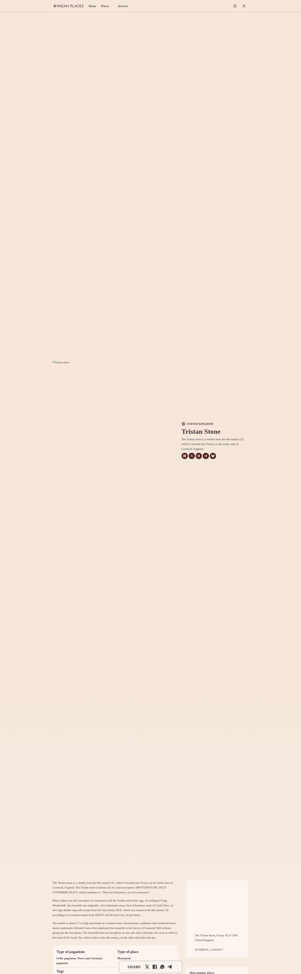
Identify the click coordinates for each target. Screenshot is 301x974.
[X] (192, 456)
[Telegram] (206, 456)
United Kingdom (200, 423)
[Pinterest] (199, 456)
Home (92, 6)
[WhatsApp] (162, 967)
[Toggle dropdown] (244, 6)
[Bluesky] (213, 456)
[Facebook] (185, 456)
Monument (124, 958)
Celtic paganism (66, 958)
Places (105, 6)
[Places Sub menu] (112, 6)
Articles (123, 6)
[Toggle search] (235, 6)
